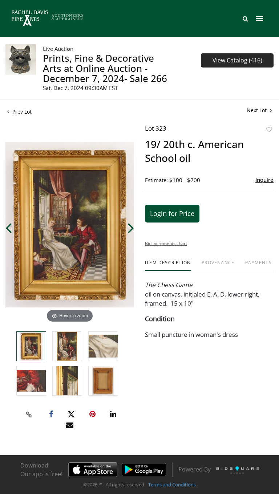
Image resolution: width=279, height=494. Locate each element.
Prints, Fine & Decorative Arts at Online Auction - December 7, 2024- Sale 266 (105, 68)
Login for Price (172, 213)
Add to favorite (269, 129)
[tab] (168, 265)
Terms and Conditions (172, 484)
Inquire (264, 179)
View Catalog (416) (237, 60)
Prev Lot (21, 111)
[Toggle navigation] (259, 18)
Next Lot (257, 110)
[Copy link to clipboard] (29, 414)
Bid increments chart (166, 243)
